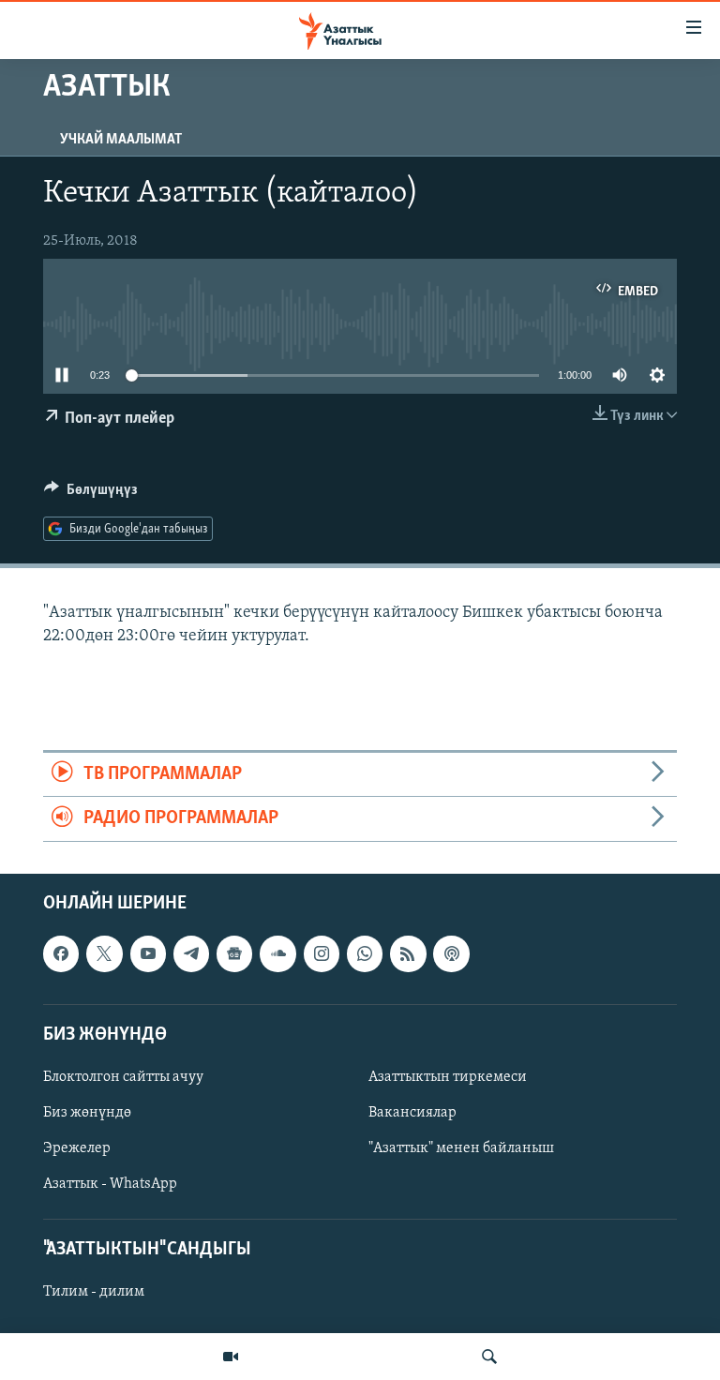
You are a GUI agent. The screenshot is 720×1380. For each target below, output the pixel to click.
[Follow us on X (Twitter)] (104, 953)
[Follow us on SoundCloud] (277, 953)
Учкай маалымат (121, 139)
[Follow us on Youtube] (148, 953)
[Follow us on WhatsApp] (364, 953)
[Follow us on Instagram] (321, 953)
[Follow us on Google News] (234, 953)
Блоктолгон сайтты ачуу (123, 1077)
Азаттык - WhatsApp (110, 1184)
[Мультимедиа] (230, 1356)
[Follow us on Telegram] (191, 953)
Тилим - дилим (93, 1291)
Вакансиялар (412, 1112)
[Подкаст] (451, 953)
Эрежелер (77, 1148)
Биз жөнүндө (87, 1112)
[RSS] (408, 953)
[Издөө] (489, 1356)
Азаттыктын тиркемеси (447, 1077)
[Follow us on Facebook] (61, 953)
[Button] (91, 494)
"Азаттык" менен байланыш (461, 1148)
